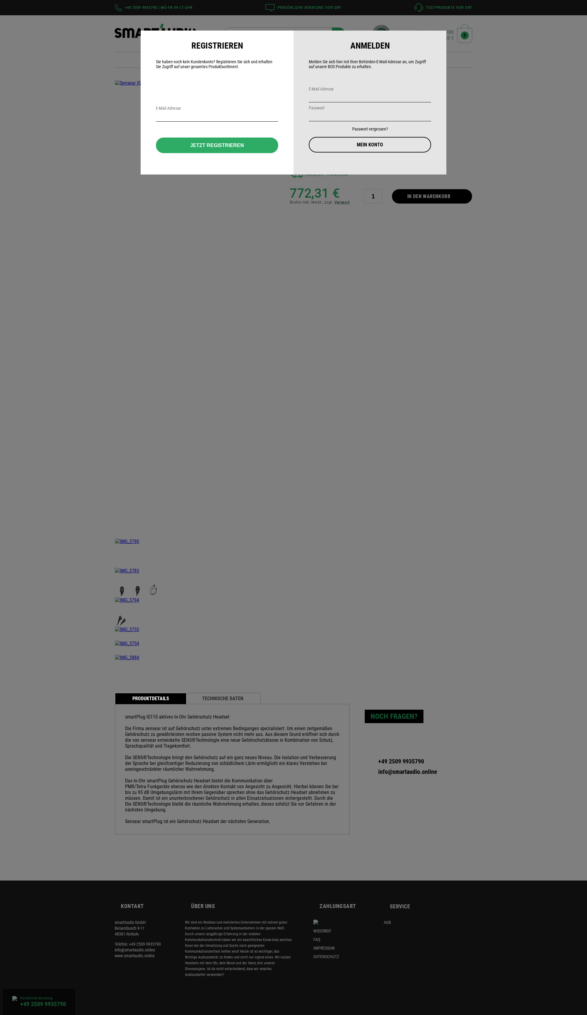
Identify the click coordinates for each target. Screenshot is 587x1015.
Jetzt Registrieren (217, 145)
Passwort (316, 107)
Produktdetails (150, 698)
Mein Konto (370, 145)
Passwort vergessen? (370, 129)
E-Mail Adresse (321, 88)
